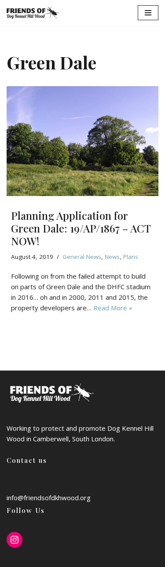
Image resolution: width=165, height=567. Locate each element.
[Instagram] (14, 540)
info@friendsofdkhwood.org (49, 497)
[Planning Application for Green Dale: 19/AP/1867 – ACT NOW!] (82, 141)
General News (81, 257)
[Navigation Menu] (148, 12)
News (112, 257)
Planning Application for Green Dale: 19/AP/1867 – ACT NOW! (80, 228)
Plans (130, 257)
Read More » (112, 307)
